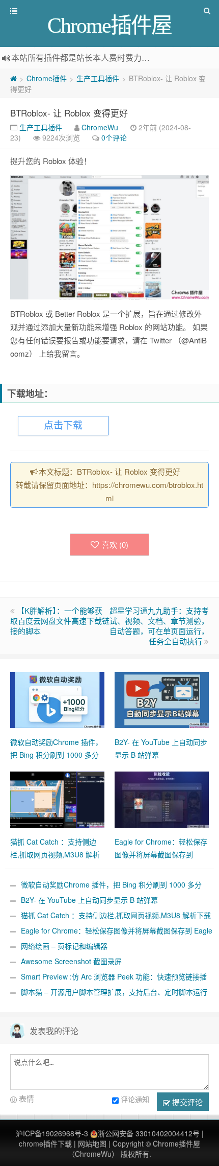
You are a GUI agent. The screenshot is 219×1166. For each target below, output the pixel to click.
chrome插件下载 (45, 1143)
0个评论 (114, 137)
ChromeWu (99, 127)
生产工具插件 (97, 78)
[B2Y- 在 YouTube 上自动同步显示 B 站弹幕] (161, 699)
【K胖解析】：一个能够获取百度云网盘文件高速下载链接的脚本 (60, 620)
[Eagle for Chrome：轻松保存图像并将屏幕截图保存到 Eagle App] (161, 799)
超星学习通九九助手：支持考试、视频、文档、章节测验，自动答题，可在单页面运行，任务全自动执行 (159, 625)
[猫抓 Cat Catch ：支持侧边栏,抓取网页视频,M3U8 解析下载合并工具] (57, 799)
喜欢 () (115, 544)
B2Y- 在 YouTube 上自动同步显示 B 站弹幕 (89, 900)
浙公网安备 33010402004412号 (149, 1133)
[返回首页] (13, 78)
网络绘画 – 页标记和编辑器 (64, 946)
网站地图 (92, 1143)
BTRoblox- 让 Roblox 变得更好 (69, 112)
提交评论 (186, 1102)
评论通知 (135, 1099)
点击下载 (63, 425)
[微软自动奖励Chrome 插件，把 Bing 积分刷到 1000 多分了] (57, 699)
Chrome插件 (46, 78)
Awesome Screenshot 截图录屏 (71, 961)
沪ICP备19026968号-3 (52, 1133)
